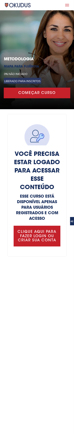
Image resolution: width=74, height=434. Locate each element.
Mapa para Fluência (21, 66)
